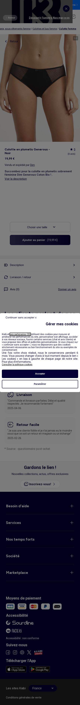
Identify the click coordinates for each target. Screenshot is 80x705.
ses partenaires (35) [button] (20, 334)
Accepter (40, 373)
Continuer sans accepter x (21, 317)
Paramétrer (40, 384)
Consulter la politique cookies (17, 364)
